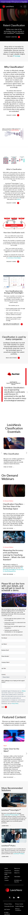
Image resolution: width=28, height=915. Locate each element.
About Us (17, 872)
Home (6, 868)
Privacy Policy (15, 703)
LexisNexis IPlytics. (19, 853)
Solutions (16, 870)
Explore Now (24, 2)
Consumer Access (9, 906)
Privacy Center (19, 904)
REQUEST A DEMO (11, 261)
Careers (6, 880)
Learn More (5, 825)
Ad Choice (7, 909)
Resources (17, 868)
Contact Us (7, 870)
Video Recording (8, 528)
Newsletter (17, 876)
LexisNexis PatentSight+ (11, 814)
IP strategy (16, 56)
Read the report (8, 777)
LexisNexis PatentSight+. (15, 258)
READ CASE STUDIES (11, 357)
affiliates (24, 691)
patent (19, 199)
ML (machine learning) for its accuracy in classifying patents (13, 569)
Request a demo (11, 115)
